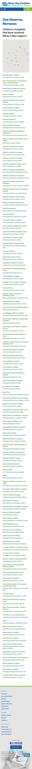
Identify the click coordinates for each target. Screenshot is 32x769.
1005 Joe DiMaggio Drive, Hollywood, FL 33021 (15, 315)
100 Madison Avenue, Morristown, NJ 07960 (15, 303)
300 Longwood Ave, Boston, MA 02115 (13, 110)
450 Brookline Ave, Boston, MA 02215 (13, 259)
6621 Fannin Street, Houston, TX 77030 (13, 580)
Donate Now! (4, 727)
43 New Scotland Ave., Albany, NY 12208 (13, 104)
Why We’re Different (6, 696)
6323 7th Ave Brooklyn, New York (11, 423)
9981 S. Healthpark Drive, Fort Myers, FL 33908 (15, 298)
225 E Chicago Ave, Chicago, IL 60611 (12, 369)
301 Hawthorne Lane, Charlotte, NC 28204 (14, 555)
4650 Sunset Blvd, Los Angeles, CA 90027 (14, 154)
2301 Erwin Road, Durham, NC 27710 (12, 273)
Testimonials (4, 706)
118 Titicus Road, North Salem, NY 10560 (14, 290)
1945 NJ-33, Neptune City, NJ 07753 (12, 352)
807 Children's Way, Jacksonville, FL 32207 (14, 454)
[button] (1, 9)
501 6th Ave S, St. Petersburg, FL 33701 (13, 330)
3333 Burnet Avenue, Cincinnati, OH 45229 (14, 222)
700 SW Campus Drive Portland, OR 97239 (14, 265)
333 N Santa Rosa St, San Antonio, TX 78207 (14, 216)
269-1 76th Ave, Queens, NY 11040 (12, 228)
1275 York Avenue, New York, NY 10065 (13, 412)
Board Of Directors (6, 704)
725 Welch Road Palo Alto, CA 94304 (12, 561)
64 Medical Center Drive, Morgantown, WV (14, 671)
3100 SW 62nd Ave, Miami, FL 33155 (12, 460)
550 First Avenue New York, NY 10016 (13, 478)
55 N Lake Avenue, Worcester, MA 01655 (13, 603)
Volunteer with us (6, 732)
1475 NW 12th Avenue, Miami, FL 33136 (13, 85)
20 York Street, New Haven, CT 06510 (12, 677)
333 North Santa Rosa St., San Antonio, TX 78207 (16, 178)
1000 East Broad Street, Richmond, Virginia (14, 640)
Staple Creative (7, 760)
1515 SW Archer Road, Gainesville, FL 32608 (14, 596)
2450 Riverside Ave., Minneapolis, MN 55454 (14, 611)
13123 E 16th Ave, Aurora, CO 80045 (12, 160)
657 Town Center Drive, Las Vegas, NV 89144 (14, 193)
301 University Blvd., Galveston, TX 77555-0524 (15, 617)
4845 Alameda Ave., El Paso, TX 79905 (13, 278)
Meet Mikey (4, 694)
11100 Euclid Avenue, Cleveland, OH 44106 (14, 509)
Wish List (3, 718)
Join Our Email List (6, 729)
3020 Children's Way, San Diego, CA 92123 (14, 503)
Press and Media (5, 701)
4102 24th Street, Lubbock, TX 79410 (12, 253)
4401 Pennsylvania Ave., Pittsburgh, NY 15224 (15, 623)
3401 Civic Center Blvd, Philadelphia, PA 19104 (15, 172)
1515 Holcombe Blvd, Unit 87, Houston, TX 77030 (16, 400)
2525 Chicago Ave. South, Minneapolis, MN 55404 (16, 185)
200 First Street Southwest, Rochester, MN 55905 (16, 394)
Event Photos (5, 708)
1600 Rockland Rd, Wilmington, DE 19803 (14, 449)
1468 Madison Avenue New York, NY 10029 (14, 435)
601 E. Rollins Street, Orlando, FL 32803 (13, 77)
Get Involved (16, 747)
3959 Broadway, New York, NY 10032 (12, 429)
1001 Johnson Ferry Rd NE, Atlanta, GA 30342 (15, 135)
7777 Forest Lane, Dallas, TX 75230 (12, 406)
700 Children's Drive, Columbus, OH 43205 (14, 441)
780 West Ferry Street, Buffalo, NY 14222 (13, 526)
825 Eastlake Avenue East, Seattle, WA (13, 538)
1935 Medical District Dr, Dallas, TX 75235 (14, 199)
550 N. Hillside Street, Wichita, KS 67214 (13, 666)
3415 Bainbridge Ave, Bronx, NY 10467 (13, 149)
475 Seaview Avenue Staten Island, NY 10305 (15, 569)
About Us (3, 699)
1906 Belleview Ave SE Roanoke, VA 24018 (14, 127)
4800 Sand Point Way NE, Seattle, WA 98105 (14, 544)
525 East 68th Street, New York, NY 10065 (14, 660)
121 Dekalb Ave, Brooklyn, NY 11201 (12, 116)
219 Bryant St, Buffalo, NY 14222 (11, 323)
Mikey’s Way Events (6, 734)
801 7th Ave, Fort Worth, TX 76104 (12, 240)
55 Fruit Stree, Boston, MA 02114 (11, 388)
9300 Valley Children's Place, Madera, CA (14, 634)
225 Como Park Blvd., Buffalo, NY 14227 (13, 284)
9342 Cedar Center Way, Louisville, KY (13, 466)
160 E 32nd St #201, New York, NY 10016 (13, 472)
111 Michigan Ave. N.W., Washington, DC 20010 (15, 205)
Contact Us (4, 720)
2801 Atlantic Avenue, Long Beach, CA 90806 (15, 418)
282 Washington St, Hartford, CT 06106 (13, 234)
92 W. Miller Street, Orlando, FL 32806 (13, 91)
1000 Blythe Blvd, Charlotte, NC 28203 (13, 363)
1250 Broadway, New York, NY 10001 (12, 654)
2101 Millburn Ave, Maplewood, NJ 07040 (14, 629)
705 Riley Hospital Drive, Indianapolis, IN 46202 (15, 520)
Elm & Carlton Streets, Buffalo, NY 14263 (13, 532)
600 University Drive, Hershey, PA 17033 (13, 491)
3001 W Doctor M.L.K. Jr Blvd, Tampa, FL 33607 (15, 549)
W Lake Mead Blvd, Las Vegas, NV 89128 (13, 122)
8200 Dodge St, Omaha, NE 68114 (12, 143)
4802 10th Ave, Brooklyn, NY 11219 (12, 377)
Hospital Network (6, 715)
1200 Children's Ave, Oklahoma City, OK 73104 (15, 485)
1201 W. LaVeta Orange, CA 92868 (12, 166)
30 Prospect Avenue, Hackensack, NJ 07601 (14, 346)
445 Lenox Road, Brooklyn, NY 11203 (12, 574)
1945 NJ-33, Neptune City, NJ (10, 309)
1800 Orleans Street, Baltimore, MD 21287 (14, 338)
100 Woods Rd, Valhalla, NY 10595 (12, 383)
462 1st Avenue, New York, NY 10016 (12, 96)
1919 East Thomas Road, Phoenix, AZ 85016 (14, 497)
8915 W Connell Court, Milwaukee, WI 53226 (14, 211)
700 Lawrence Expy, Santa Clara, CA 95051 (14, 357)
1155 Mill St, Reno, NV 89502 (10, 514)
